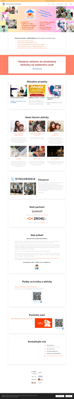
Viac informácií (37, 69)
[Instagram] (4, 1)
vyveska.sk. (46, 215)
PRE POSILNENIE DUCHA (39, 133)
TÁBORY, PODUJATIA (37, 158)
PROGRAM (33, 133)
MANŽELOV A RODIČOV (18, 135)
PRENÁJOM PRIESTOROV (55, 158)
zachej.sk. (43, 222)
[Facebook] (2, 1)
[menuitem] (49, 4)
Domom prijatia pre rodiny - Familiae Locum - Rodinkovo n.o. (47, 258)
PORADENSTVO (37, 135)
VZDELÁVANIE (18, 158)
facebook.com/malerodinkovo (54, 353)
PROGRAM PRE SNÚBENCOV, (18, 133)
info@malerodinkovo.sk (52, 351)
